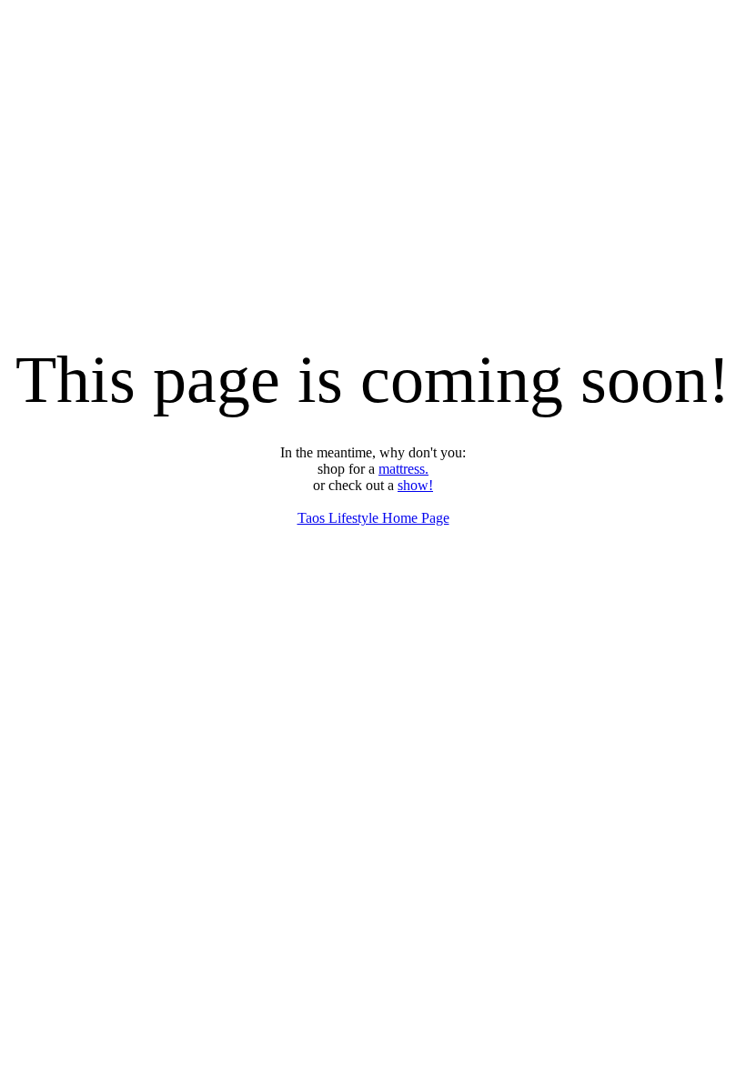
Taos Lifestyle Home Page (373, 518)
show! (415, 485)
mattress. (403, 468)
